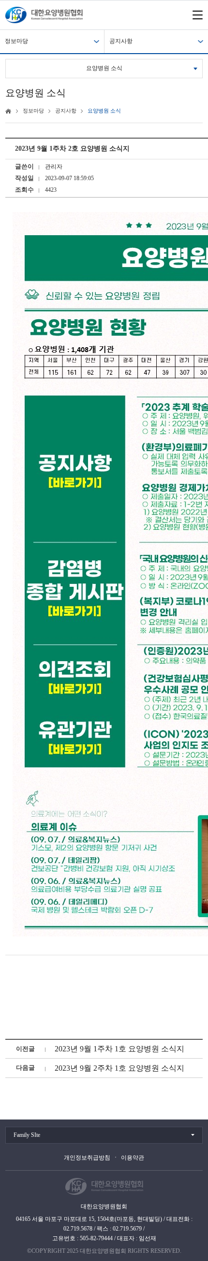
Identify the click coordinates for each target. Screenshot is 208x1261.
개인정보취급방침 (87, 1157)
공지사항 (121, 41)
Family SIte (27, 1135)
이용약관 (132, 1157)
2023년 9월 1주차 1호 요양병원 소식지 (119, 1049)
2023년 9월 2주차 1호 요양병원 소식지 (119, 1068)
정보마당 (16, 41)
